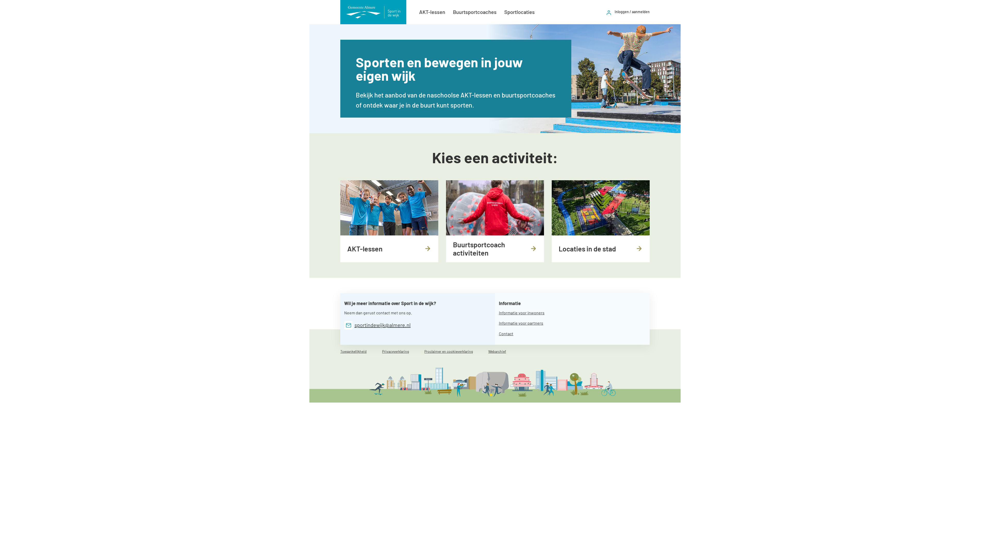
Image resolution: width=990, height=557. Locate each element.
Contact (506, 333)
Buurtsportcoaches (475, 12)
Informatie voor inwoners (521, 312)
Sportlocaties (519, 12)
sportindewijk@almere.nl (382, 325)
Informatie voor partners (521, 323)
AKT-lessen (432, 12)
